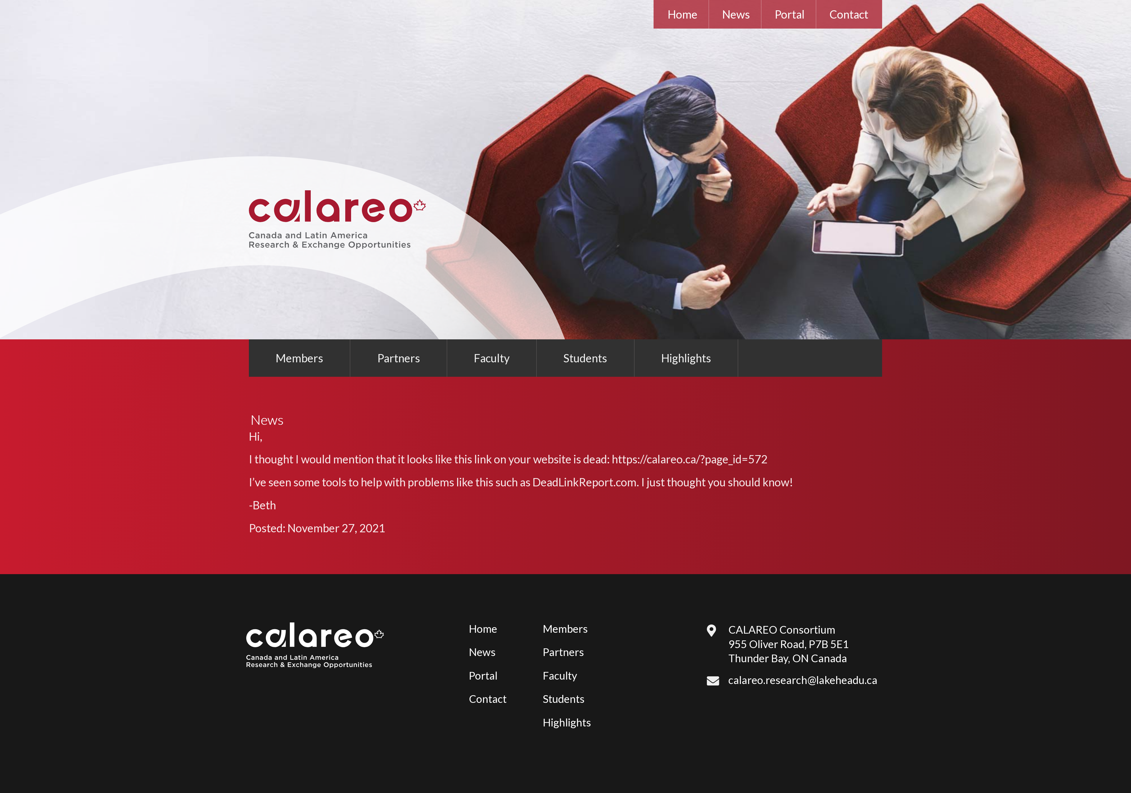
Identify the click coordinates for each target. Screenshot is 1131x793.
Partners (398, 358)
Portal (790, 14)
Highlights (686, 358)
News (736, 14)
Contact (848, 14)
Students (585, 358)
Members (299, 358)
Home (682, 14)
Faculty (492, 358)
